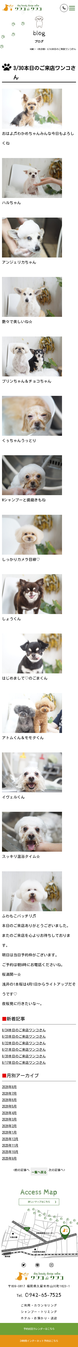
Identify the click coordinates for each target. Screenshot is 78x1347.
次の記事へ (57, 1170)
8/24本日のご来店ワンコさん (24, 1030)
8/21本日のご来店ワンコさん (24, 1049)
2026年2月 (9, 1126)
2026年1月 (9, 1132)
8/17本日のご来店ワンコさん (24, 1062)
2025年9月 (9, 1158)
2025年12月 (10, 1139)
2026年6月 (9, 1100)
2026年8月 (9, 1087)
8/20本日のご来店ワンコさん (24, 1056)
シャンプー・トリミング (39, 1311)
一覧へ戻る (39, 1172)
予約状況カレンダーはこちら (39, 1329)
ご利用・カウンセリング (39, 1305)
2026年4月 (9, 1113)
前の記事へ (21, 1170)
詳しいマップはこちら (39, 1202)
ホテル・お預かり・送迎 (39, 1318)
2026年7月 (9, 1093)
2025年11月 (10, 1145)
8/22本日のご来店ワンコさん (24, 1043)
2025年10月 (10, 1151)
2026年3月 (9, 1119)
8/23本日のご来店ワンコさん (24, 1036)
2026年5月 (9, 1106)
